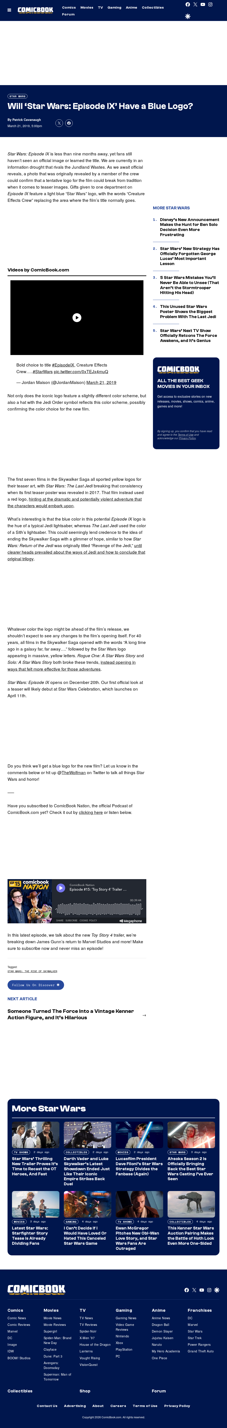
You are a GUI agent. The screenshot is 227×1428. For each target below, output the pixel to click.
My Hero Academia (166, 1351)
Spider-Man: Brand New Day (58, 1340)
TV (100, 8)
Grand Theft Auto (201, 1351)
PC (118, 1356)
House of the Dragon (95, 1344)
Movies (87, 8)
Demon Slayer (162, 1331)
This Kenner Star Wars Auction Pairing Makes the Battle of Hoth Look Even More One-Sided (191, 1236)
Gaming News (126, 1318)
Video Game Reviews (125, 1327)
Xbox (119, 1342)
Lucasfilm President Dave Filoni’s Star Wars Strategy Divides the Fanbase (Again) (139, 1166)
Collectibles (153, 8)
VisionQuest (89, 1364)
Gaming (114, 8)
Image (12, 1344)
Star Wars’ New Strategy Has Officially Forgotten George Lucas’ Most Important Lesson (189, 256)
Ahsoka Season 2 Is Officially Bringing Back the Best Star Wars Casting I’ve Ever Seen (190, 1168)
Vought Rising (90, 1358)
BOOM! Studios (19, 1358)
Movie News (53, 1318)
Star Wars (17, 96)
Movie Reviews (55, 1324)
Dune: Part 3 (53, 1356)
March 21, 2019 (101, 382)
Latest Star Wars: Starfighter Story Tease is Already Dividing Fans (30, 1236)
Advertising (75, 1406)
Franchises (200, 1310)
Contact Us (47, 1406)
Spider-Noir (88, 1331)
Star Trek (195, 1338)
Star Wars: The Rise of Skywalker (32, 971)
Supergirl (50, 1331)
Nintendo (122, 1336)
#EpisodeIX (63, 365)
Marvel (13, 1331)
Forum (68, 14)
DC (10, 1338)
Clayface (50, 1349)
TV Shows (21, 1152)
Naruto (157, 1344)
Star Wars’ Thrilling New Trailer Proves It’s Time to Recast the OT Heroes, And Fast (35, 1166)
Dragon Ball (160, 1324)
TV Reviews (88, 1324)
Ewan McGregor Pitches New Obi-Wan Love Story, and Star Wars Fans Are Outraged (137, 1238)
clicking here (91, 812)
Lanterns (86, 1351)
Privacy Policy (187, 438)
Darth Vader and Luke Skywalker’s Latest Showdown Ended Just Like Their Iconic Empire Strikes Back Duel (87, 1171)
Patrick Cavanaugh (26, 119)
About (98, 1406)
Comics (69, 8)
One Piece (159, 1358)
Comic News (17, 1318)
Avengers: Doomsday (51, 1365)
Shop (85, 1391)
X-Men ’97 (87, 1338)
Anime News (161, 1318)
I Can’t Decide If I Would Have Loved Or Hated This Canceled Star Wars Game (85, 1236)
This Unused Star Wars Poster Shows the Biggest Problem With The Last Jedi (188, 311)
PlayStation (124, 1349)
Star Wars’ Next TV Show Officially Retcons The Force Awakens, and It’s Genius (188, 335)
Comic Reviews (19, 1324)
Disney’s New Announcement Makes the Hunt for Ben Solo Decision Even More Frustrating (189, 227)
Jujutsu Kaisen (163, 1338)
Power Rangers (199, 1344)
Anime (131, 8)
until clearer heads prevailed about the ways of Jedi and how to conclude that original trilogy (76, 551)
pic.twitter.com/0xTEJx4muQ (81, 371)
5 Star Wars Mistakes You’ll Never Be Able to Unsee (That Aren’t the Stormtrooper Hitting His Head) (189, 285)
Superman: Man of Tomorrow (57, 1376)
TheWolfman (74, 772)
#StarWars (43, 371)
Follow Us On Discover (34, 985)
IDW (11, 1351)
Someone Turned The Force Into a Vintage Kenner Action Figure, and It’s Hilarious (71, 1014)
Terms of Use (186, 434)
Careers (118, 1406)
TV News (86, 1318)
